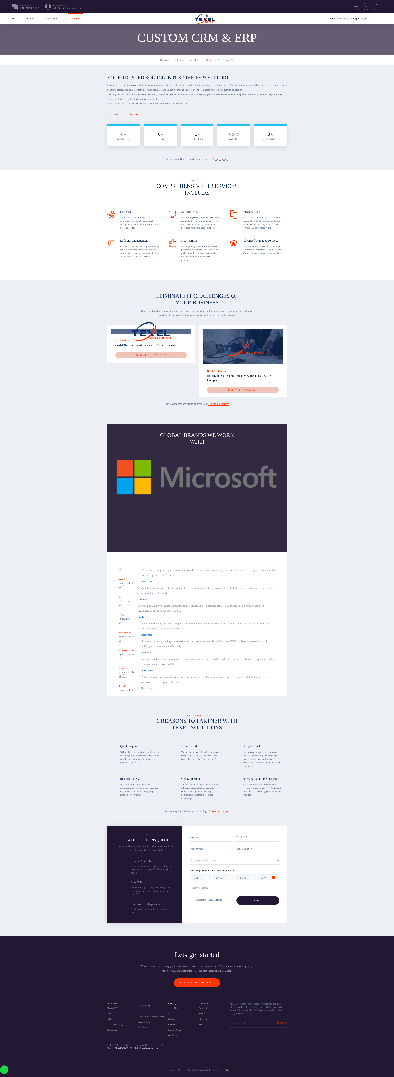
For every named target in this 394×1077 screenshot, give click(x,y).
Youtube (202, 1024)
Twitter (202, 1014)
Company (32, 18)
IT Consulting (144, 1006)
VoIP (109, 1019)
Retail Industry (122, 340)
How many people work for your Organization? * (213, 870)
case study (53, 18)
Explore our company (218, 404)
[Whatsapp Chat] (4, 1069)
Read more (146, 581)
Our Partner (173, 1035)
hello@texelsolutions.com (146, 1048)
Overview (164, 60)
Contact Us (377, 9)
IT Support (112, 1030)
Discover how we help (151, 355)
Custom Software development (151, 1016)
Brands (209, 60)
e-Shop (331, 18)
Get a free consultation (121, 115)
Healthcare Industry (216, 371)
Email (109, 1014)
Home (15, 18)
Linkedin (203, 1019)
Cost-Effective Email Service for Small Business (146, 345)
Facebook (203, 1008)
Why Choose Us (226, 60)
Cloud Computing (115, 1024)
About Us (172, 1008)
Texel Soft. (224, 1070)
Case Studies (195, 60)
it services (75, 18)
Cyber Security (144, 1022)
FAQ (366, 9)
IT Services (112, 1003)
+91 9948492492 (121, 1048)
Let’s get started (220, 159)
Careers (356, 9)
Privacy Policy (174, 1030)
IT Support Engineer (359, 18)
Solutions (179, 60)
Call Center (142, 1027)
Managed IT (112, 1008)
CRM (140, 1011)
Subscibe (282, 1023)
